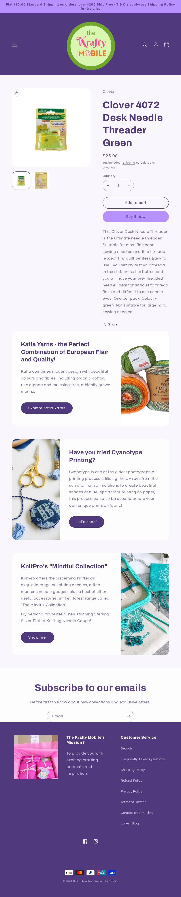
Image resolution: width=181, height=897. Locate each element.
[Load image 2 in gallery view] (41, 180)
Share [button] (112, 324)
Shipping (129, 162)
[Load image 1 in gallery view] (21, 180)
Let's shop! (86, 522)
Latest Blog (130, 823)
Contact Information (137, 813)
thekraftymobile (83, 881)
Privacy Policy (131, 791)
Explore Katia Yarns (46, 408)
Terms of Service (134, 802)
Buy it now (136, 217)
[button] (14, 44)
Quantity (109, 176)
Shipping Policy (133, 770)
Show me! (37, 637)
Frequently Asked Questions (143, 759)
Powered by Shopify (106, 881)
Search (126, 748)
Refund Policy (131, 780)
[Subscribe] (128, 716)
